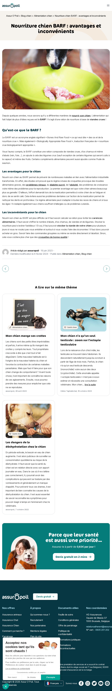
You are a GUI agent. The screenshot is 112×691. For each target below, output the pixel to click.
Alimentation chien (43, 15)
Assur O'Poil (12, 15)
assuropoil (33, 250)
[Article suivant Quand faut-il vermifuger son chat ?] (106, 268)
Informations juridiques (69, 639)
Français (54, 683)
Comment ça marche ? (13, 631)
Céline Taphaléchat (69, 391)
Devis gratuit (43, 596)
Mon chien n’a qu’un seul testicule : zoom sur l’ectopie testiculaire (81, 340)
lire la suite (90, 384)
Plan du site (36, 636)
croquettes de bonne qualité (52, 237)
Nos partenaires (38, 625)
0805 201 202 (102, 629)
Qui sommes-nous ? (40, 614)
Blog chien (26, 15)
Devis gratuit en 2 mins (71, 557)
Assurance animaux (12, 614)
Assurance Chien (10, 625)
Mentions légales (38, 631)
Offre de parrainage (67, 625)
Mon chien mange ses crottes (26, 336)
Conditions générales (68, 620)
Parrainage (7, 636)
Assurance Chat (10, 620)
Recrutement (36, 620)
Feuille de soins (65, 614)
